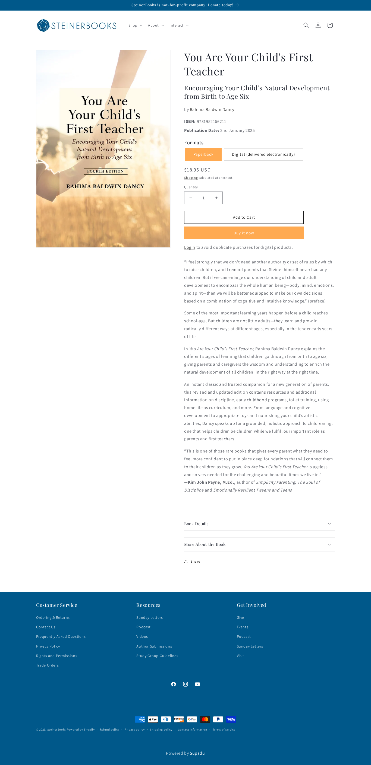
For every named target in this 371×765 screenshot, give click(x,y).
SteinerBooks (56, 729)
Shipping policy (161, 729)
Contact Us (45, 626)
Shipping (191, 178)
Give (240, 617)
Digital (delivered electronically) (263, 154)
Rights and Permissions (56, 655)
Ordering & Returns (53, 617)
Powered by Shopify (81, 729)
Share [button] (195, 561)
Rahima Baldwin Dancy (212, 109)
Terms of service (224, 729)
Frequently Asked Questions (61, 636)
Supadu (197, 753)
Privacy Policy (48, 646)
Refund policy (109, 729)
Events (243, 626)
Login (189, 247)
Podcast (143, 626)
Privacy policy (135, 729)
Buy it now (244, 232)
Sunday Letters (149, 617)
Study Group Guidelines (157, 655)
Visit (240, 655)
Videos (142, 636)
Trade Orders (47, 665)
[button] (135, 25)
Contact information (192, 729)
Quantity (191, 187)
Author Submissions (154, 646)
